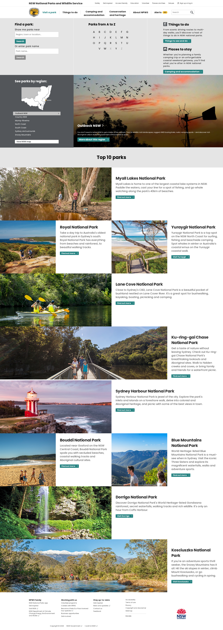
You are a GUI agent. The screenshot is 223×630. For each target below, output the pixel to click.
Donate (128, 616)
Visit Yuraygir (179, 257)
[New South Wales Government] (181, 614)
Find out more (124, 197)
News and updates (100, 606)
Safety (97, 3)
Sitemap (129, 611)
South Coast (20, 127)
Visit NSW (32, 608)
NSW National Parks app (38, 603)
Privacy (128, 605)
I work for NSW (90, 626)
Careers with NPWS (68, 606)
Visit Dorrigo (123, 516)
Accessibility (130, 600)
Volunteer (145, 3)
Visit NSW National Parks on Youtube (42, 626)
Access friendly (122, 3)
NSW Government (73, 626)
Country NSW (21, 117)
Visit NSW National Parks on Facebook (31, 626)
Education (135, 3)
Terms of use (131, 602)
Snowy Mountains (23, 134)
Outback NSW (21, 113)
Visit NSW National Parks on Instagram (36, 626)
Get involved (66, 616)
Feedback (97, 611)
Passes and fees (158, 3)
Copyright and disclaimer (136, 608)
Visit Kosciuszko (181, 581)
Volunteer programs (69, 603)
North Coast (20, 124)
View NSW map (24, 141)
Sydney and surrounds (25, 131)
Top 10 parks (111, 157)
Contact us (97, 608)
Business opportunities (70, 613)
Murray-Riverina (22, 120)
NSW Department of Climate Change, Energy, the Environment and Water (42, 613)
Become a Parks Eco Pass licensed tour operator (74, 609)
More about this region (92, 139)
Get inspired (107, 3)
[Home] (34, 12)
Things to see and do (176, 40)
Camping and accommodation (182, 71)
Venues (171, 3)
